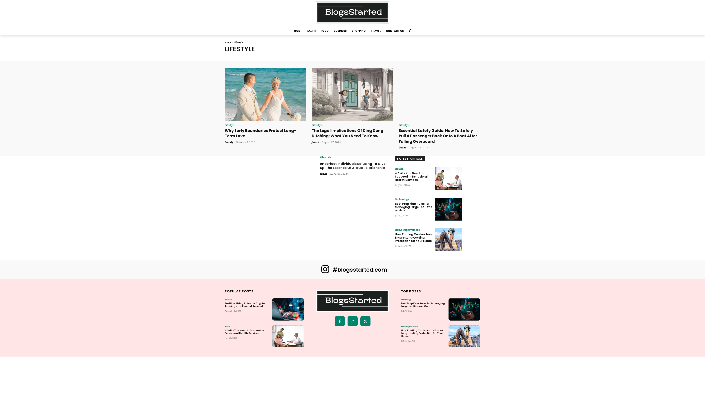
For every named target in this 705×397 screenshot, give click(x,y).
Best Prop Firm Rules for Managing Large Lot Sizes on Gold (413, 207)
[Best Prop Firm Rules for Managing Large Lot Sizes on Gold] (448, 209)
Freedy (229, 142)
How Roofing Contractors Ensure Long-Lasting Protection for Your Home (413, 237)
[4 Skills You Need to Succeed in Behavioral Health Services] (448, 178)
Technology (402, 199)
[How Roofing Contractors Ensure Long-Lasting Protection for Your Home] (448, 239)
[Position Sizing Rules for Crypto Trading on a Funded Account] (288, 309)
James (315, 142)
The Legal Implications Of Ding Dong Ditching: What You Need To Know (347, 133)
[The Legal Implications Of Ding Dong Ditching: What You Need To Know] (352, 94)
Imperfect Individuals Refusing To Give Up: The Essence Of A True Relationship (353, 165)
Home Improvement (407, 229)
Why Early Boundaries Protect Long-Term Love (260, 133)
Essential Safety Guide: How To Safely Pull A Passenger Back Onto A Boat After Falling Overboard (438, 136)
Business (228, 299)
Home (228, 42)
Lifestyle (230, 125)
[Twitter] (365, 321)
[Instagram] (353, 321)
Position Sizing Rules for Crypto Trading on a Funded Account (245, 305)
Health (399, 168)
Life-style (317, 125)
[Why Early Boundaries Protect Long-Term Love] (265, 94)
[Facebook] (340, 321)
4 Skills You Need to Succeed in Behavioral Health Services (411, 176)
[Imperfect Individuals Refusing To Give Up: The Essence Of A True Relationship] (278, 177)
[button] (410, 30)
